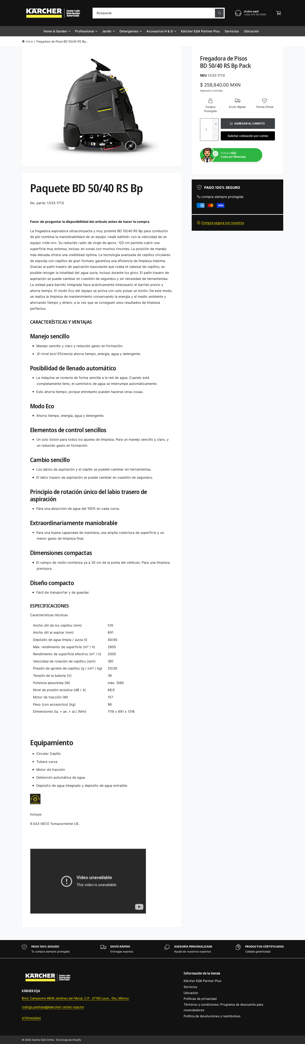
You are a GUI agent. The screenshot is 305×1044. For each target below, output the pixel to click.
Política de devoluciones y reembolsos (212, 1016)
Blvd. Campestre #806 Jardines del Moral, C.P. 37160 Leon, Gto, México (75, 998)
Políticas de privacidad (200, 999)
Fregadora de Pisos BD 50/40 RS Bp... (62, 41)
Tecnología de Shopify (68, 1039)
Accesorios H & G (159, 31)
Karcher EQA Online (43, 1039)
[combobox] (159, 13)
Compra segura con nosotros (222, 223)
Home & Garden (55, 31)
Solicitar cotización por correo (248, 136)
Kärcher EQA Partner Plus (202, 981)
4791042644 (31, 1018)
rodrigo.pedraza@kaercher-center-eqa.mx (53, 1007)
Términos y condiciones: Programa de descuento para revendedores (223, 1007)
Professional (84, 31)
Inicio (29, 41)
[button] (278, 13)
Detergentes (129, 31)
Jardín (106, 31)
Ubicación (191, 993)
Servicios (190, 987)
